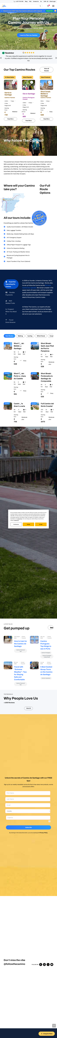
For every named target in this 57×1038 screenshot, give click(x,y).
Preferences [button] (16, 520)
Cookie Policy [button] (19, 518)
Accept (40, 524)
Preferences (16, 524)
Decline (28, 524)
